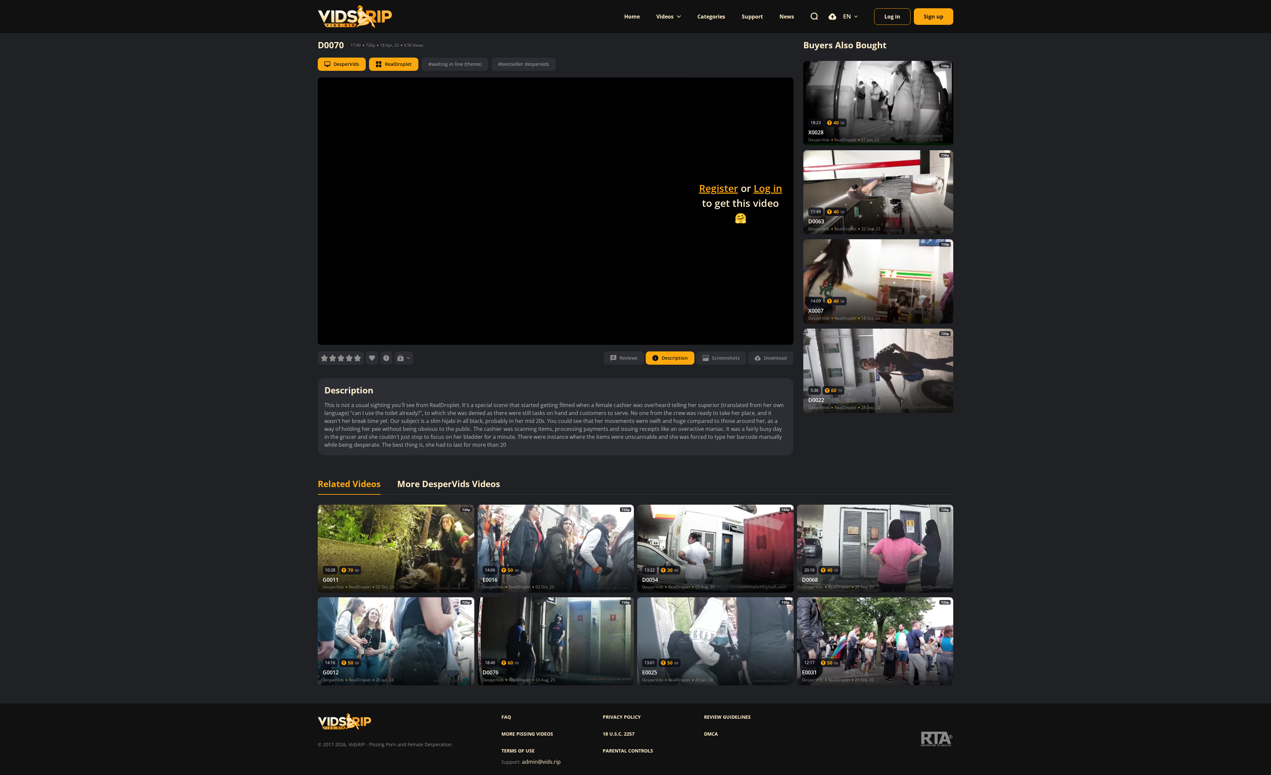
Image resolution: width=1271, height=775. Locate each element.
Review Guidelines (727, 717)
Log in (768, 188)
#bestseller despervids (523, 64)
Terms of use (518, 751)
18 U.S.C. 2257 (619, 734)
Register (718, 188)
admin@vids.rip (541, 761)
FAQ (506, 717)
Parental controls (628, 751)
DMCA (711, 734)
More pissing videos (527, 734)
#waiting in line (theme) (455, 64)
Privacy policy (622, 717)
